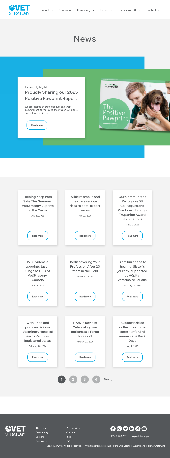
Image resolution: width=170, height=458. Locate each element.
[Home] (19, 10)
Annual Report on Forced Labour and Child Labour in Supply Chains (115, 445)
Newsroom (65, 10)
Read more (37, 125)
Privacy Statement (156, 445)
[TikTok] (138, 428)
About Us (41, 428)
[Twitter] (125, 428)
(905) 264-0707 (118, 436)
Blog (68, 436)
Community (84, 10)
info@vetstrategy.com (141, 436)
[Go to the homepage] (15, 431)
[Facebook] (113, 428)
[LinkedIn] (131, 428)
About (46, 10)
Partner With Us (128, 10)
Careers (105, 10)
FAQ (68, 441)
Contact (151, 10)
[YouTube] (144, 428)
